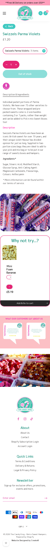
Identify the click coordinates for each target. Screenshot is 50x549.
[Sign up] (45, 498)
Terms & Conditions (25, 461)
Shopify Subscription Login (25, 441)
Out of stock (25, 73)
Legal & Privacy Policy (25, 470)
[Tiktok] (31, 418)
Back (10, 26)
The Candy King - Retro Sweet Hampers (28, 534)
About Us (25, 432)
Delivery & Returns (25, 465)
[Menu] (4, 13)
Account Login (25, 446)
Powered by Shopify (25, 537)
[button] (5, 287)
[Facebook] (18, 418)
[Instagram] (25, 418)
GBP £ (21, 526)
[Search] (41, 14)
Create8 (35, 540)
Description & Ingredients (16, 94)
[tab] (17, 94)
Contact (25, 437)
